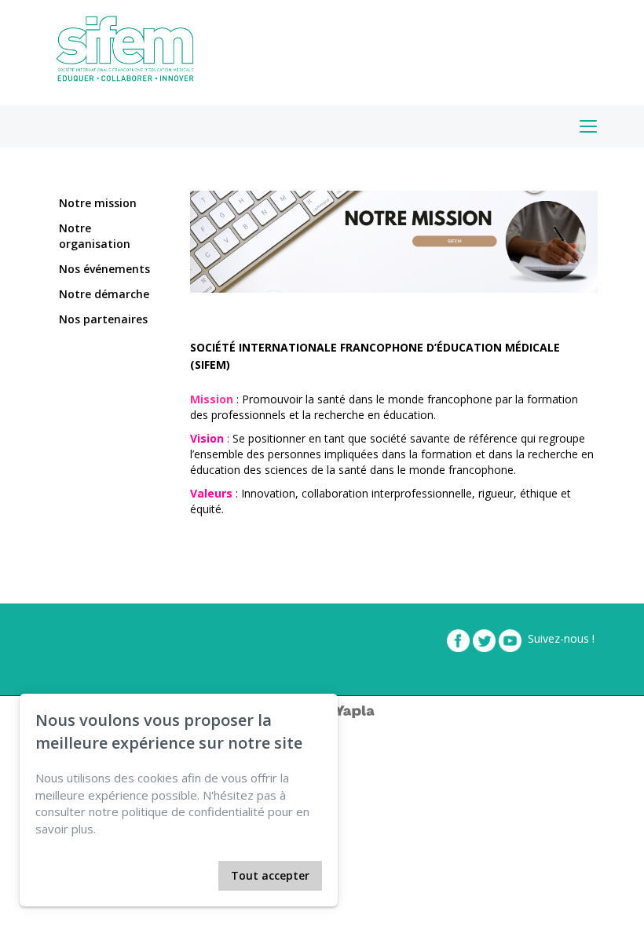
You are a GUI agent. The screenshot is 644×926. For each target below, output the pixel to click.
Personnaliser (173, 875)
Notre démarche (104, 293)
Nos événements (104, 268)
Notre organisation (94, 236)
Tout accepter (270, 875)
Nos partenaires (103, 319)
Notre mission (98, 202)
